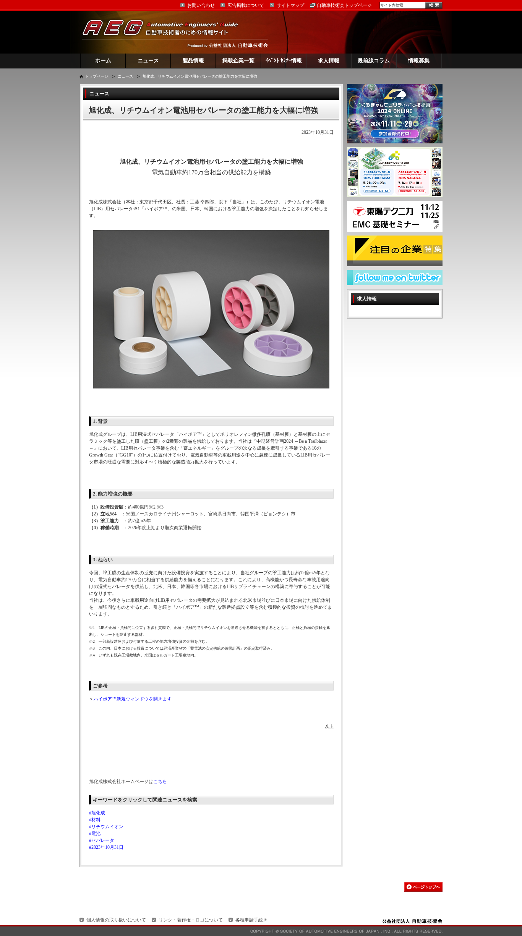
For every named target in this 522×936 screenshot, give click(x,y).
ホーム (103, 60)
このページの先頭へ (423, 887)
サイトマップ (290, 5)
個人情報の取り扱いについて (116, 920)
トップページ (96, 76)
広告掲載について (245, 5)
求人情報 (328, 60)
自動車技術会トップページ (344, 5)
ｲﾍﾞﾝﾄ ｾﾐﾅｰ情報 (284, 60)
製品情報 (193, 60)
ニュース (148, 60)
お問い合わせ (201, 5)
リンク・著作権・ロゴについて (191, 920)
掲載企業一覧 (238, 60)
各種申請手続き (251, 920)
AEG (165, 32)
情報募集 (419, 60)
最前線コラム (374, 60)
